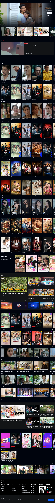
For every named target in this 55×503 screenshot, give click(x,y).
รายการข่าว (13, 488)
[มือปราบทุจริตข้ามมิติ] (5, 225)
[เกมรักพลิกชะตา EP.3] (26, 206)
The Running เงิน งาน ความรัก (26, 99)
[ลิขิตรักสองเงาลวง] (26, 225)
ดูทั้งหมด (30, 53)
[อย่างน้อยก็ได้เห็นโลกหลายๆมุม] (47, 110)
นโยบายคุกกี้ (23, 494)
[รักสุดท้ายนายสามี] (37, 225)
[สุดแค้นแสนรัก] (37, 187)
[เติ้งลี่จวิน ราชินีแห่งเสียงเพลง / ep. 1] (5, 338)
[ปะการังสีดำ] (47, 130)
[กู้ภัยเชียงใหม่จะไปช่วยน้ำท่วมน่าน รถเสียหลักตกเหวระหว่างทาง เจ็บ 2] (14, 284)
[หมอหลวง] (5, 168)
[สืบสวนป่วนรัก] (31, 263)
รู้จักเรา (23, 488)
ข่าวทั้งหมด (13, 486)
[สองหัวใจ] (5, 91)
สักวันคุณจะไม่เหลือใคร (25, 118)
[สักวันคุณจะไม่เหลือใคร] (26, 110)
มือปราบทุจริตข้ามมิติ (4, 233)
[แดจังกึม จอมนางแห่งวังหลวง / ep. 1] (16, 338)
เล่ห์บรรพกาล (45, 176)
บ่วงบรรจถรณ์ (24, 176)
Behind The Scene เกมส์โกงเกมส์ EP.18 (39, 371)
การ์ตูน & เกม (2, 490)
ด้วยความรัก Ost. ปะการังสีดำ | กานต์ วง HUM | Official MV (32, 427)
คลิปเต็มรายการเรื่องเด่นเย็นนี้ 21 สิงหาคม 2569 (46, 286)
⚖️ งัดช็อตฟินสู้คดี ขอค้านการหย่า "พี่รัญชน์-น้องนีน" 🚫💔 (25, 38)
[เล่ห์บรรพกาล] (47, 168)
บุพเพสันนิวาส (13, 195)
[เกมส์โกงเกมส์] (37, 91)
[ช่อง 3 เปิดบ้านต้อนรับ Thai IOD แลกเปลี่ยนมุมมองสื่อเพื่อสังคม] (41, 392)
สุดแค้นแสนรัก (34, 195)
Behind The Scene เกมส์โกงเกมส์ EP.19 (23, 371)
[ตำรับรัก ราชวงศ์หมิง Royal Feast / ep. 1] (47, 338)
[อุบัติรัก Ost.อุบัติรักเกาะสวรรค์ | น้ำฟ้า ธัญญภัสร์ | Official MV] (41, 31)
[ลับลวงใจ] (16, 244)
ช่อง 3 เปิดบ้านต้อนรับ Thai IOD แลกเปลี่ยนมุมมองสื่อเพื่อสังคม (41, 398)
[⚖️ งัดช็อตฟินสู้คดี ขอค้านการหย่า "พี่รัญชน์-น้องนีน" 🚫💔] (25, 31)
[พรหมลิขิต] (47, 187)
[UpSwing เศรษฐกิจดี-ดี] (46, 305)
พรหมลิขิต (44, 195)
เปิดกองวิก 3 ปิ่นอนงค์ (20, 475)
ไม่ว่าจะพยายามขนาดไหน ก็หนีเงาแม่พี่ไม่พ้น (7, 358)
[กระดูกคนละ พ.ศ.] (37, 72)
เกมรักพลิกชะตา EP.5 (46, 214)
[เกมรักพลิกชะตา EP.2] (16, 206)
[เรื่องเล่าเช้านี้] (6, 305)
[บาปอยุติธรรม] (37, 244)
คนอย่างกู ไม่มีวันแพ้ (14, 80)
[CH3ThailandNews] (33, 305)
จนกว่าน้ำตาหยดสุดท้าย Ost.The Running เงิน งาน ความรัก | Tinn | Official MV (46, 427)
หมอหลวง (2, 176)
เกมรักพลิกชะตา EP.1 (4, 214)
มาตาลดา (23, 195)
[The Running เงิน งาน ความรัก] (26, 91)
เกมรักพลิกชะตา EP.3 (25, 214)
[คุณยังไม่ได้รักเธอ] (25, 379)
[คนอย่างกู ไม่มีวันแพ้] (16, 72)
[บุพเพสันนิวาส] (16, 187)
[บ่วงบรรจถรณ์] (26, 168)
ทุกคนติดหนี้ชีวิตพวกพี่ (25, 80)
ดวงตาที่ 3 (23, 252)
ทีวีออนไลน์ (19, 486)
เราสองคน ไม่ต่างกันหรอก (46, 80)
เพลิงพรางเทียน (34, 176)
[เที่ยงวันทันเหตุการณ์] (18, 305)
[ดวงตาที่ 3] (26, 244)
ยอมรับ (51, 499)
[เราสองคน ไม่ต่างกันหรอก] (47, 72)
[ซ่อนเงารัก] (5, 244)
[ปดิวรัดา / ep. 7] (47, 320)
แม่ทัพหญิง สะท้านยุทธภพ (46, 233)
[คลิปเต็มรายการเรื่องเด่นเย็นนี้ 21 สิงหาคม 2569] (47, 281)
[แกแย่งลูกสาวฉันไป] (5, 110)
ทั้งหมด (53, 276)
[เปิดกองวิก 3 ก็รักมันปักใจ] (41, 469)
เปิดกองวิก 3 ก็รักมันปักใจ (37, 475)
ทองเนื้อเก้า (2, 195)
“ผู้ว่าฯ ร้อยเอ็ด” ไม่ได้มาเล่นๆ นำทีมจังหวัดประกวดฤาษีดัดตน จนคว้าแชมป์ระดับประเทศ (47, 297)
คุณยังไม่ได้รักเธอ (19, 384)
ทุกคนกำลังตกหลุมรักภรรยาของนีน (15, 119)
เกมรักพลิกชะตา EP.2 (14, 214)
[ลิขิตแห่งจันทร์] (16, 168)
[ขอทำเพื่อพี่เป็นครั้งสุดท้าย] (8, 31)
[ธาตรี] (37, 149)
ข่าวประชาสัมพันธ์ (14, 490)
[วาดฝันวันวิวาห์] (16, 91)
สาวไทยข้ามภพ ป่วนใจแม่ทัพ (15, 233)
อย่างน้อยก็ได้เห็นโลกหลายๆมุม (47, 118)
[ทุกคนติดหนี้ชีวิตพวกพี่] (26, 72)
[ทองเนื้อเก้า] (5, 187)
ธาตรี (33, 157)
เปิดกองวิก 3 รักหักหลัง (4, 475)
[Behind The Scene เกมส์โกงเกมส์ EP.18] (41, 365)
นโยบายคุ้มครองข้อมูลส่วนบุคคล (26, 492)
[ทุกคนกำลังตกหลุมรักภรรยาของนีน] (16, 110)
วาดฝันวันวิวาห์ (13, 99)
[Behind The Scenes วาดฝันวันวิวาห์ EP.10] (8, 365)
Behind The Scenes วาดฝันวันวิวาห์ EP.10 (7, 371)
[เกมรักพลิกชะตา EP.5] (47, 206)
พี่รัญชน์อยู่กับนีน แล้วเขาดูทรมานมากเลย (23, 358)
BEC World (23, 486)
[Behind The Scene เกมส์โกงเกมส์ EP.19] (25, 365)
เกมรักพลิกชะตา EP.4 (35, 214)
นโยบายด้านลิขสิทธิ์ (24, 490)
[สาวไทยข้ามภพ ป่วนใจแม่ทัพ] (16, 225)
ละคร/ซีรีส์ (2, 486)
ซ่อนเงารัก (2, 252)
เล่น (50, 13)
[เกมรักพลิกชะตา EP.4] (37, 206)
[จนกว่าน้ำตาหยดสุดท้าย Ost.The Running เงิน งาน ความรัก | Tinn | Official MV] (47, 421)
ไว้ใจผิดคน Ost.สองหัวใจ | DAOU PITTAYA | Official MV (32, 415)
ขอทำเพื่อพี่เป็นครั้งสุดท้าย (4, 37)
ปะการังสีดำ (44, 138)
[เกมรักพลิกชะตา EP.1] (5, 206)
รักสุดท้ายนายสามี (34, 233)
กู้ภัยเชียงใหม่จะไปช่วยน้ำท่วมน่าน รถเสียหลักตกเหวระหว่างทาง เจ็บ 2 (13, 294)
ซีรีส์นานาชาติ (2, 488)
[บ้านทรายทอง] (47, 91)
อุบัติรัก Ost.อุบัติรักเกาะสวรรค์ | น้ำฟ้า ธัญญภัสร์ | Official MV (41, 38)
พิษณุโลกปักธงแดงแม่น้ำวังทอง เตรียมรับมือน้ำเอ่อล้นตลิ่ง (33, 297)
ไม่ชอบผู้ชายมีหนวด (3, 80)
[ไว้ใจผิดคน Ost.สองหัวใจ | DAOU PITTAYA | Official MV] (32, 409)
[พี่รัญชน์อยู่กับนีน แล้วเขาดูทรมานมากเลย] (25, 352)
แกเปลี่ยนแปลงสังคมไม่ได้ (37, 384)
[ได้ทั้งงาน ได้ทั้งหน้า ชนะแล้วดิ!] (41, 352)
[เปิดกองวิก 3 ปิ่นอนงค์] (25, 469)
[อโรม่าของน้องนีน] (37, 110)
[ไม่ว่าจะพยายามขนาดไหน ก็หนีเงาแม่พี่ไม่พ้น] (8, 352)
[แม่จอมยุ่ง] (43, 263)
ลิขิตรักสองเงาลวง (24, 233)
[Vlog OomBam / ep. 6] (26, 440)
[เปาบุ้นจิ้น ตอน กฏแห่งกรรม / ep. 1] (37, 338)
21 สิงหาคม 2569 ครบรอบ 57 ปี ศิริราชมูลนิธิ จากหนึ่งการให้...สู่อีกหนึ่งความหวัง (8, 398)
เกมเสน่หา (44, 252)
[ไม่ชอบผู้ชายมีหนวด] (5, 72)
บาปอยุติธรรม (34, 252)
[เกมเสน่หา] (47, 244)
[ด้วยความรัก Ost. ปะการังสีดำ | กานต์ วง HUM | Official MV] (32, 421)
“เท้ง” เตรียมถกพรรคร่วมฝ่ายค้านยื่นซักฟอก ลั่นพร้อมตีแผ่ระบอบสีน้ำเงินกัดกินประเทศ (34, 286)
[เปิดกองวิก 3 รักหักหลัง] (8, 469)
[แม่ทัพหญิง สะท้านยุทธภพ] (47, 225)
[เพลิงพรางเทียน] (37, 168)
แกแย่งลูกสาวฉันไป (3, 118)
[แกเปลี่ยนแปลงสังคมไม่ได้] (41, 379)
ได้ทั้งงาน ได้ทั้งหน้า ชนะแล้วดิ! (38, 358)
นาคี (53, 176)
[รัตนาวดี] (20, 263)
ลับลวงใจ (12, 252)
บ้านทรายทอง (45, 99)
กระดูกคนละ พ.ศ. (34, 80)
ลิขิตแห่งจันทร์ (13, 176)
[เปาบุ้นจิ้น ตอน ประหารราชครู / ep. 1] (26, 338)
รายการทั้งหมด (8, 486)
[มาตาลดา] (26, 187)
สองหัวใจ (2, 99)
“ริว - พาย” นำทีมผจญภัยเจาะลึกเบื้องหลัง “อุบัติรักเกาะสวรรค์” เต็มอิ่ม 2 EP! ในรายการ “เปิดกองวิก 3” (24, 398)
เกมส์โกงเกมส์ (34, 99)
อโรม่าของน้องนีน (34, 118)
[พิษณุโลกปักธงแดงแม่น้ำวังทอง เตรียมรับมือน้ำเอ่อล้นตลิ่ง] (34, 292)
